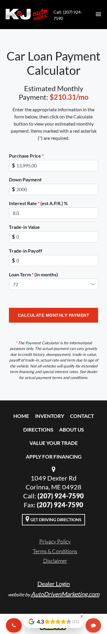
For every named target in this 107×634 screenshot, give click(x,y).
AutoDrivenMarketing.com (65, 593)
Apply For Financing (53, 457)
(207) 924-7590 (60, 496)
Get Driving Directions (55, 519)
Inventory (49, 416)
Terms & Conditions (55, 551)
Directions (38, 430)
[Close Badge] (82, 616)
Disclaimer (55, 560)
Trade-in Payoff (25, 250)
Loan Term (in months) (33, 274)
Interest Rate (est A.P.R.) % (38, 203)
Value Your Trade (53, 443)
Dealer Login (53, 583)
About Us (71, 430)
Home (21, 416)
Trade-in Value (24, 227)
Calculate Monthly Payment (53, 315)
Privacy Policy (55, 541)
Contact (82, 416)
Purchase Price (26, 155)
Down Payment (25, 179)
